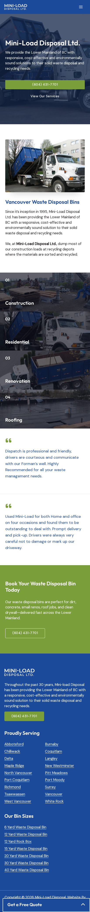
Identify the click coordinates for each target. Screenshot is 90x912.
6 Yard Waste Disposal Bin (25, 827)
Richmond (12, 787)
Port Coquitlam (16, 780)
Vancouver (53, 794)
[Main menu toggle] (81, 7)
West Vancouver (17, 801)
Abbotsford (14, 744)
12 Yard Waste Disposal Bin (25, 834)
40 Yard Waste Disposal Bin (26, 870)
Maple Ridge (14, 765)
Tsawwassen (14, 794)
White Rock (54, 801)
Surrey (50, 787)
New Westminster (59, 765)
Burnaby (51, 744)
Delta (8, 758)
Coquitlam (53, 751)
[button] (45, 84)
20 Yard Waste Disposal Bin (26, 856)
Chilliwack (12, 751)
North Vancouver (18, 773)
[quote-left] (8, 442)
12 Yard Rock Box (17, 841)
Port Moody (55, 780)
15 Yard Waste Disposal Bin (25, 848)
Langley (51, 758)
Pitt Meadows (56, 773)
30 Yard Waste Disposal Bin (26, 863)
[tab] (46, 904)
